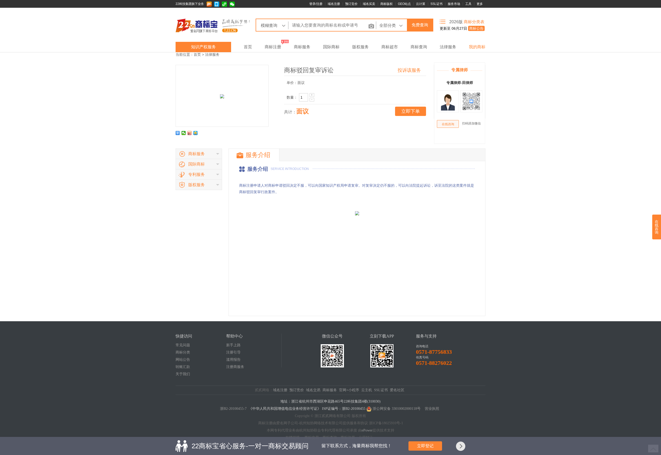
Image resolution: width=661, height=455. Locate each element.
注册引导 (233, 352)
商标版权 (386, 4)
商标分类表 (474, 22)
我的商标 (477, 47)
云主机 (366, 390)
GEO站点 (404, 4)
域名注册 (334, 4)
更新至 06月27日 (462, 28)
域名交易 (313, 390)
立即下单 (410, 111)
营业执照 (432, 409)
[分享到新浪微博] (189, 133)
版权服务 (360, 47)
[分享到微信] (184, 133)
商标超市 (389, 47)
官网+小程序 (349, 390)
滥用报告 (233, 360)
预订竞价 (351, 4)
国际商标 (331, 47)
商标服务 (302, 47)
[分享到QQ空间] (195, 133)
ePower (367, 430)
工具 (468, 4)
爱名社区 (397, 390)
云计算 (420, 4)
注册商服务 (235, 367)
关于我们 (183, 374)
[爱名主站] (210, 4)
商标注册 (273, 47)
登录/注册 (315, 4)
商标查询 (419, 47)
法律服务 (448, 47)
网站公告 (183, 360)
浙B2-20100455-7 (233, 409)
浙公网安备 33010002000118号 (397, 409)
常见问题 (183, 345)
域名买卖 (369, 4)
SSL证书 (436, 4)
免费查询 (420, 25)
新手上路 (233, 345)
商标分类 (183, 352)
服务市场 (454, 4)
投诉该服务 (409, 70)
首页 (248, 47)
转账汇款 (183, 367)
